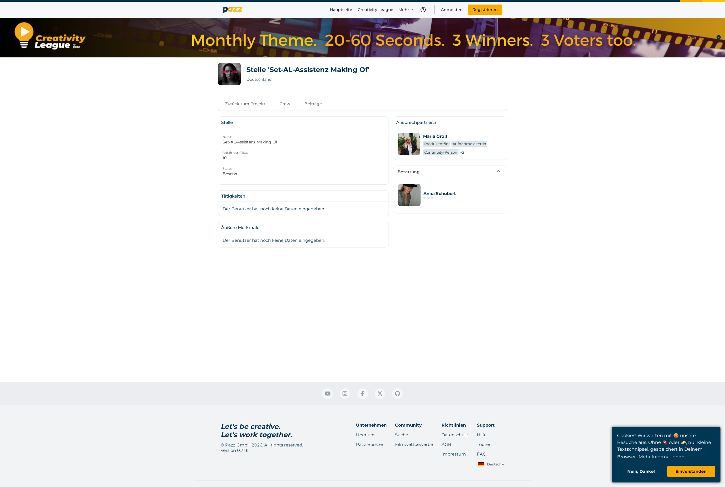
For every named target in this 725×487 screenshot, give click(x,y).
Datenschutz (455, 434)
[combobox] (491, 464)
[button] (450, 172)
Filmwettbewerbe (414, 444)
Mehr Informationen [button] (662, 457)
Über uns (365, 434)
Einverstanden (691, 471)
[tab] (245, 104)
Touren (484, 444)
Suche (401, 434)
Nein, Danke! (641, 471)
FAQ (482, 454)
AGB (446, 444)
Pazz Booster (369, 444)
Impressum (454, 454)
